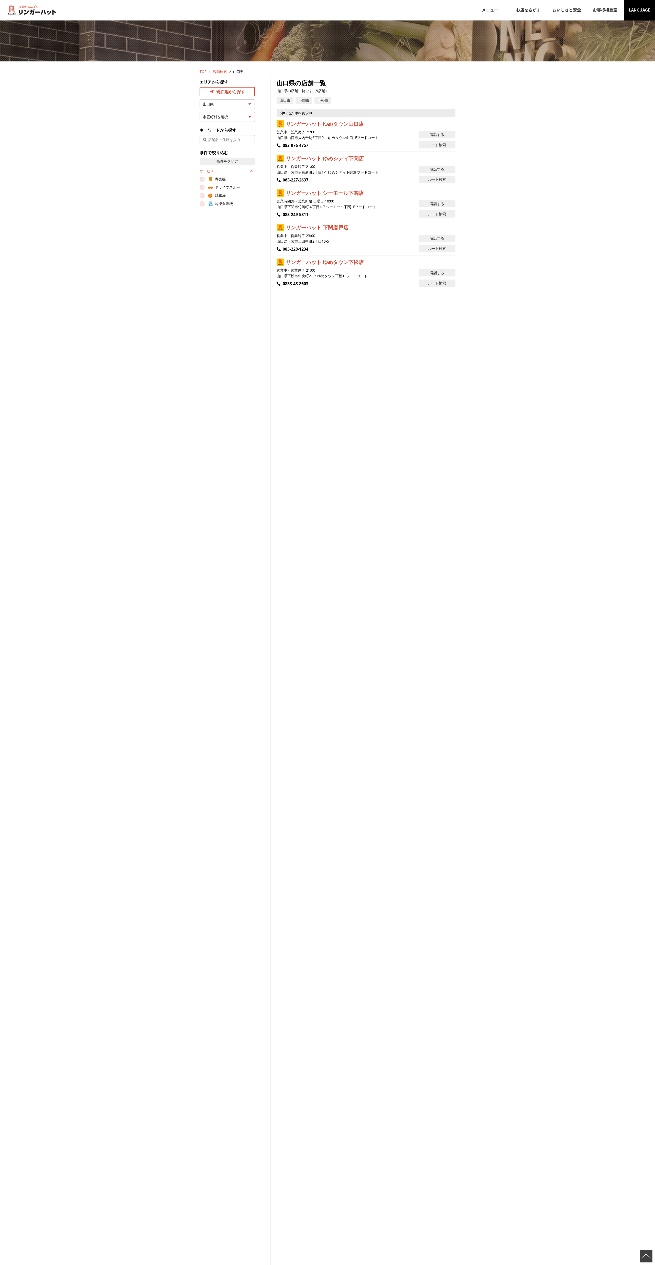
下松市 (323, 100)
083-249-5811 (295, 214)
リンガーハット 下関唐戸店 (317, 227)
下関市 (304, 100)
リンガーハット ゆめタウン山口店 (325, 123)
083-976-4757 (295, 145)
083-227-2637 (295, 180)
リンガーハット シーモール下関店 (325, 192)
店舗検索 (220, 71)
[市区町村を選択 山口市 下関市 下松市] (227, 117)
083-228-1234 (295, 249)
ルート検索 (437, 144)
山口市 (285, 100)
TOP (203, 71)
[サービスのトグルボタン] (252, 171)
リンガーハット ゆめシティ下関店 (325, 158)
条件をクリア (227, 161)
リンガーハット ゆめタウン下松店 (325, 262)
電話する (437, 134)
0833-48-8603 (295, 283)
